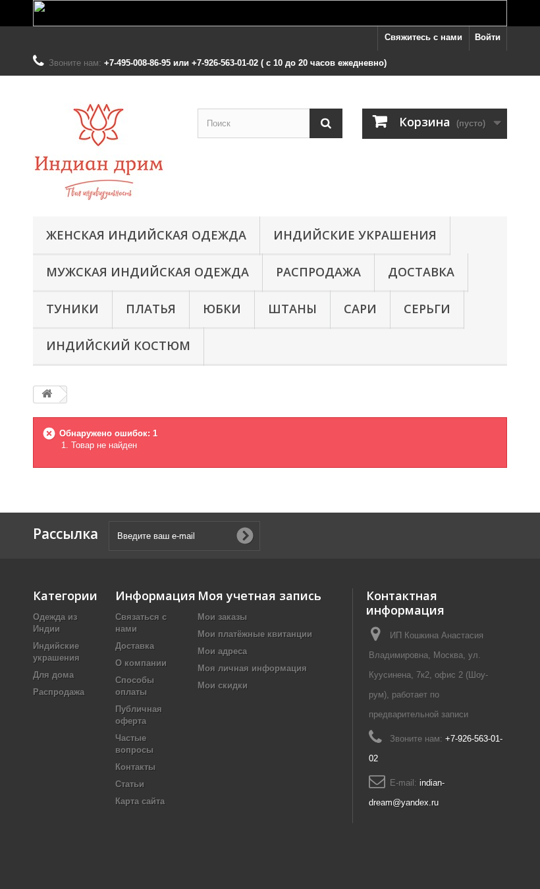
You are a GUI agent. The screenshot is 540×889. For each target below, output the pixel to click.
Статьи (129, 784)
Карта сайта (140, 801)
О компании (141, 663)
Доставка (421, 272)
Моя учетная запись (259, 595)
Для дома (53, 675)
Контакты (135, 767)
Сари (360, 309)
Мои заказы (222, 617)
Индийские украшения (355, 235)
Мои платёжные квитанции (255, 634)
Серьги (427, 309)
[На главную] (46, 394)
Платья (151, 309)
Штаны (292, 309)
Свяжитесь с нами (423, 37)
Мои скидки (223, 685)
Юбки (222, 309)
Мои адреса (222, 651)
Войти (487, 37)
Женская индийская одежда (146, 235)
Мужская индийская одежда (147, 272)
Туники (72, 309)
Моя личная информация (252, 668)
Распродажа (318, 272)
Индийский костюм (118, 345)
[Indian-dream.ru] (105, 151)
